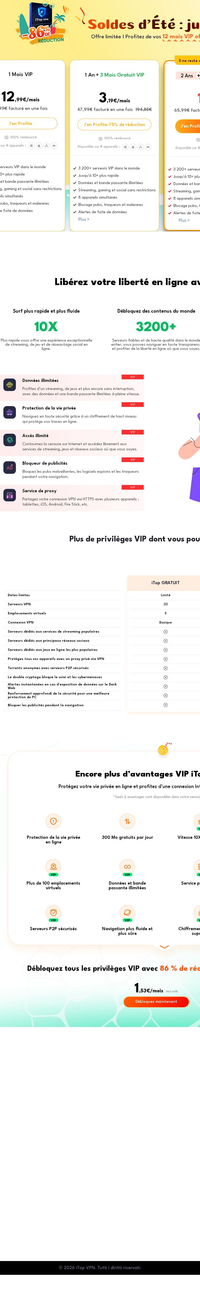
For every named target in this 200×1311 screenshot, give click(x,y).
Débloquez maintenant (156, 1002)
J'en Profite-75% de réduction (114, 125)
